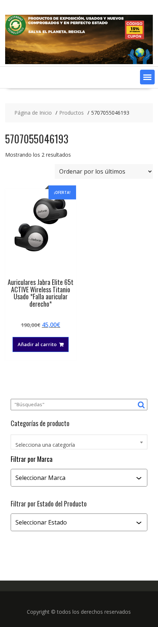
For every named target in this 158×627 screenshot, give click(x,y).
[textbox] (79, 445)
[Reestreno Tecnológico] (79, 62)
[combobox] (79, 442)
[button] (147, 77)
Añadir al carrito (37, 344)
